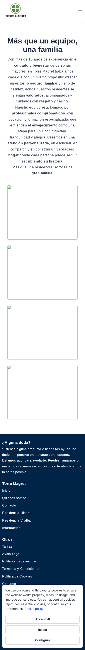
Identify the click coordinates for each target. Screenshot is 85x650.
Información (11, 528)
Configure (42, 640)
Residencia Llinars (16, 513)
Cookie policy (34, 608)
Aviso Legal (11, 554)
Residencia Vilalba (16, 520)
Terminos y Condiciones (20, 568)
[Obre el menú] (80, 11)
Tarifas (7, 546)
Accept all (42, 619)
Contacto (9, 505)
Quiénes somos (14, 498)
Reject (42, 629)
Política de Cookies (17, 576)
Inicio (6, 490)
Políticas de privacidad (19, 561)
